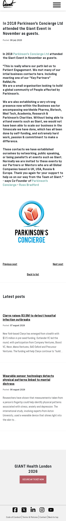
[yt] (51, 512)
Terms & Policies (30, 517)
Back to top (53, 517)
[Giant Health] (9, 4)
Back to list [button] (33, 274)
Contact (43, 517)
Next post (58, 264)
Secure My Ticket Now (33, 479)
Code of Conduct (13, 517)
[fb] (15, 512)
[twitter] (24, 512)
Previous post (10, 264)
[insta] (42, 512)
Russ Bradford (29, 185)
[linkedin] (33, 512)
